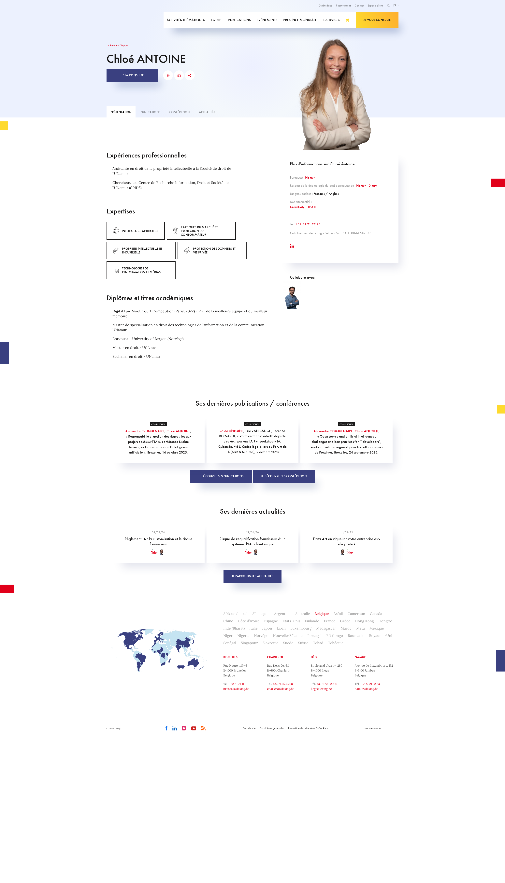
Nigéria (243, 635)
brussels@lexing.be (236, 689)
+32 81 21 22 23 (308, 224)
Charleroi (275, 657)
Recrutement (343, 5)
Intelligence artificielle (140, 231)
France (329, 621)
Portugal (314, 635)
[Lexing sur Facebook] (166, 728)
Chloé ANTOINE (178, 431)
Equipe (216, 20)
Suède (288, 643)
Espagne (271, 621)
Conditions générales (272, 728)
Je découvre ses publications (220, 476)
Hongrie (385, 621)
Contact (359, 5)
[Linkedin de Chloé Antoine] (292, 246)
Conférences (179, 112)
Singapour (249, 643)
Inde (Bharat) (234, 628)
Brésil (338, 613)
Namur (310, 177)
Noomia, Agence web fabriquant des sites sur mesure (390, 728)
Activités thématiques (185, 20)
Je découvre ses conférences (284, 476)
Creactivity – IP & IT (303, 207)
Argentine (282, 613)
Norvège (261, 635)
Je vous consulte (377, 20)
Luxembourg (300, 628)
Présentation (121, 112)
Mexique (376, 628)
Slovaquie (270, 643)
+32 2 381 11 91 (238, 684)
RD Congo (334, 635)
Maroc (346, 628)
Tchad (318, 643)
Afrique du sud (235, 613)
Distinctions (325, 5)
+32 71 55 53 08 (283, 684)
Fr (395, 5)
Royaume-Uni (380, 635)
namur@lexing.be (366, 689)
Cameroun (356, 613)
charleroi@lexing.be (280, 689)
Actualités (207, 112)
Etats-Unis (291, 621)
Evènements (267, 20)
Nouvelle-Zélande (288, 635)
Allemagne (260, 613)
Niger (228, 635)
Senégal (229, 643)
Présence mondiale (300, 20)
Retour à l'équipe (118, 45)
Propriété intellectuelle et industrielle (142, 250)
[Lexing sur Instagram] (184, 728)
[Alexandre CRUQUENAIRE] (292, 295)
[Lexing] (135, 20)
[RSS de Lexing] (203, 728)
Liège (314, 657)
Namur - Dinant (366, 185)
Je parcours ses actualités (252, 576)
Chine (228, 621)
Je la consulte (132, 75)
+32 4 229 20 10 (327, 684)
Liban (281, 628)
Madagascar (326, 628)
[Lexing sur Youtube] (193, 728)
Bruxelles (230, 657)
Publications (239, 20)
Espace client (375, 5)
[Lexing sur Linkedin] (174, 728)
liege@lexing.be (321, 689)
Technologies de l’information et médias (141, 270)
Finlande (312, 621)
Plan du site (249, 728)
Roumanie (356, 635)
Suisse (303, 643)
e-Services (331, 20)
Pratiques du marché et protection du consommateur (199, 231)
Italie (253, 628)
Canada (376, 613)
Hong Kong (364, 621)
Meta (360, 628)
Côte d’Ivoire (248, 621)
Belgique (322, 613)
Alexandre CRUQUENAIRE (145, 431)
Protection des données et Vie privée (214, 250)
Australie (302, 613)
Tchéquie (335, 643)
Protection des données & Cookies (308, 728)
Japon (267, 628)
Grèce (345, 621)
